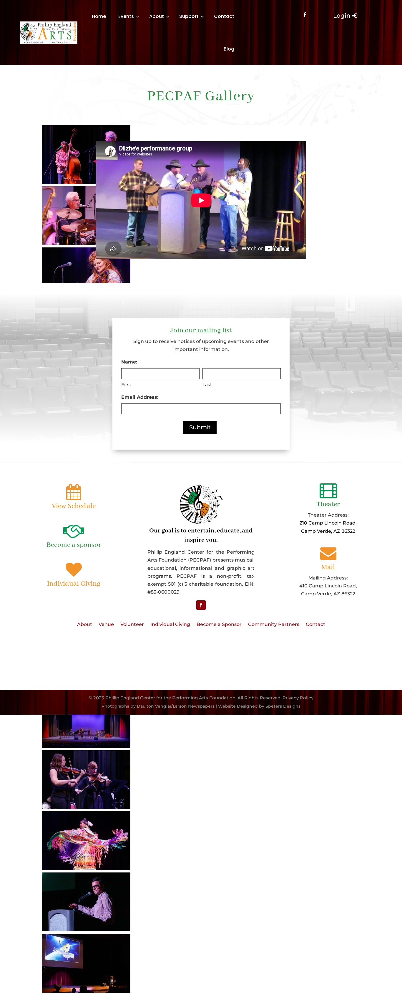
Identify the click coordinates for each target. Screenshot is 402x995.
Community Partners (273, 624)
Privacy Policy (298, 698)
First (126, 384)
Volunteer (132, 624)
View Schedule (74, 506)
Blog (229, 49)
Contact (224, 16)
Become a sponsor (73, 545)
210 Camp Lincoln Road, (328, 523)
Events (126, 16)
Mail (328, 567)
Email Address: (139, 397)
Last (207, 384)
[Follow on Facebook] (305, 14)
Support (189, 16)
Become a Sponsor (219, 624)
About (156, 16)
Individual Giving (73, 583)
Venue (106, 624)
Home (99, 16)
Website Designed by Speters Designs (259, 706)
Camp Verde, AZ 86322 (328, 531)
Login (341, 15)
